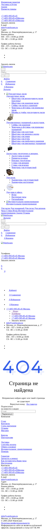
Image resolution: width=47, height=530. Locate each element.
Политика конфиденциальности (15, 523)
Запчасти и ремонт (9, 458)
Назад (15, 311)
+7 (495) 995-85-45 (9, 16)
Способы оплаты (8, 444)
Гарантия (5, 456)
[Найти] (7, 75)
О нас (3, 421)
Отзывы (4, 428)
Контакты (5, 423)
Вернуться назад (17, 404)
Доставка (5, 442)
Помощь (4, 451)
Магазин (5, 430)
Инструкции (6, 463)
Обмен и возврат (8, 447)
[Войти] (2, 246)
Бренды (4, 435)
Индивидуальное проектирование (16, 449)
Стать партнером (8, 426)
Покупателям (7, 437)
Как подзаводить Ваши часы (14, 461)
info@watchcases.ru (9, 27)
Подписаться (7, 414)
